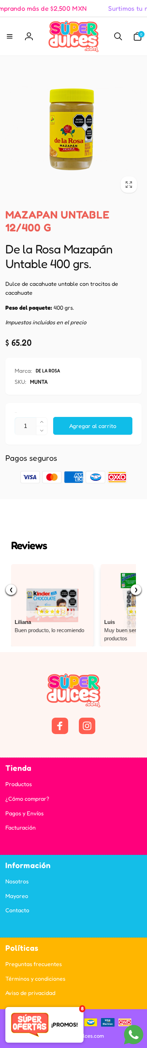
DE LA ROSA (48, 370)
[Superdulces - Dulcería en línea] (73, 705)
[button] (9, 36)
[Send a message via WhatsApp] (133, 1034)
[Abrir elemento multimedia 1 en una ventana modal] (73, 129)
